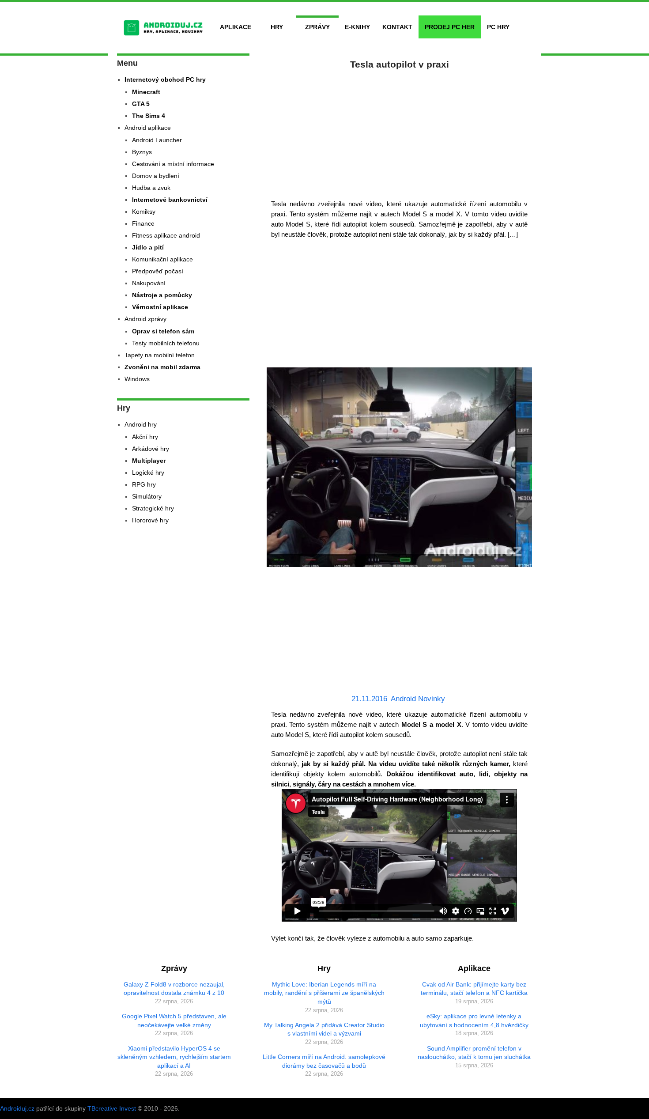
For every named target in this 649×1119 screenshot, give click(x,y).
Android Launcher (157, 140)
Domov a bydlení (155, 175)
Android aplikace (148, 127)
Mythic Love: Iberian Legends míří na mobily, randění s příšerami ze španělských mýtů (324, 993)
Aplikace (235, 26)
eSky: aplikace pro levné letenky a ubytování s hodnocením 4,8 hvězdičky (474, 1020)
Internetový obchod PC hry (165, 79)
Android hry (141, 424)
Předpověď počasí (157, 271)
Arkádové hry (150, 448)
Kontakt (397, 26)
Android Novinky (418, 699)
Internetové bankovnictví (170, 199)
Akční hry (145, 436)
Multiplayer (149, 460)
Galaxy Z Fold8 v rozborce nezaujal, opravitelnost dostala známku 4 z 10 (174, 989)
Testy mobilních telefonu (166, 343)
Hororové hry (150, 520)
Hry (277, 26)
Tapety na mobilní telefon (160, 355)
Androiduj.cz (17, 1108)
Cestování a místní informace (173, 163)
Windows (137, 378)
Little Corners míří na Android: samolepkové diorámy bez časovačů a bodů (324, 1061)
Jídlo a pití (148, 247)
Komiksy (143, 211)
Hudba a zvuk (151, 187)
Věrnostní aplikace (160, 306)
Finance (143, 223)
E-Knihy (357, 26)
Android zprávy (145, 318)
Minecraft (146, 91)
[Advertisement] (399, 132)
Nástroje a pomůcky (162, 295)
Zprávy (317, 26)
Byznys (142, 151)
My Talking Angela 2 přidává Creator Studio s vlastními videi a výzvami (324, 1029)
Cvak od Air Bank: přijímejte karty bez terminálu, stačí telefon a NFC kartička (474, 989)
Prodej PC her (450, 26)
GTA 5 (141, 103)
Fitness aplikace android (166, 235)
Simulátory (147, 496)
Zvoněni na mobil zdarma (162, 366)
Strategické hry (153, 508)
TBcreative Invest (111, 1108)
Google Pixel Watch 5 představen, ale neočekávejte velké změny (174, 1020)
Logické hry (148, 472)
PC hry (498, 26)
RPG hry (144, 484)
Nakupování (149, 283)
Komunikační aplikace (162, 259)
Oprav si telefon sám (163, 331)
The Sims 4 (148, 115)
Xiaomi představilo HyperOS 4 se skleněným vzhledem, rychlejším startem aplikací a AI (174, 1057)
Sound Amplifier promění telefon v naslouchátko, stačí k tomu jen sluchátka (474, 1053)
